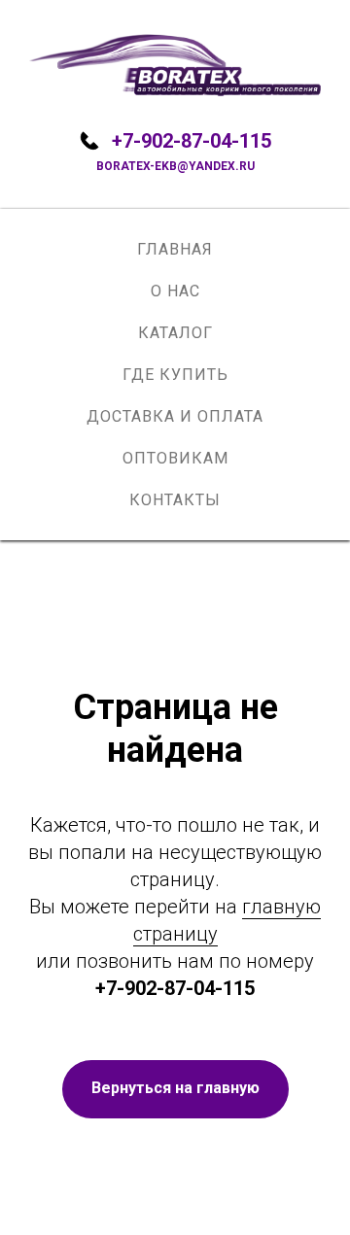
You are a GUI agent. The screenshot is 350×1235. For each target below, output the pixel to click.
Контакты (175, 500)
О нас (175, 291)
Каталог (175, 333)
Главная (175, 249)
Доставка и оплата (175, 416)
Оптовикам (175, 458)
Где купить (175, 374)
